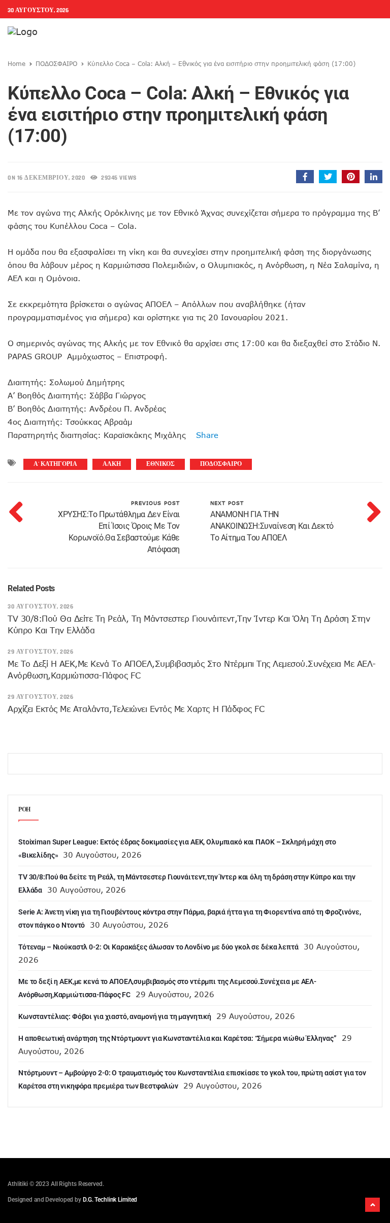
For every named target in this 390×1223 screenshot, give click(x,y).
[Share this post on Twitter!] (328, 176)
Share (202, 434)
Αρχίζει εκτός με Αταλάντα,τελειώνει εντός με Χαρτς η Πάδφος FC (136, 709)
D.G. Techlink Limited (110, 1199)
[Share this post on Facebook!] (305, 176)
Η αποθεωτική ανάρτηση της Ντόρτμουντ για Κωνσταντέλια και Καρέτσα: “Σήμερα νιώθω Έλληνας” (177, 1038)
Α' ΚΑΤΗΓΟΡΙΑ (55, 464)
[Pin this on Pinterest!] (351, 176)
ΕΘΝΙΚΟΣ (160, 464)
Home (16, 63)
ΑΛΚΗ (112, 464)
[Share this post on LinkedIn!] (373, 176)
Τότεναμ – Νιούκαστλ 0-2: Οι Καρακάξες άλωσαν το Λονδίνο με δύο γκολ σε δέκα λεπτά (158, 947)
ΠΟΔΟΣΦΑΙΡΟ (56, 63)
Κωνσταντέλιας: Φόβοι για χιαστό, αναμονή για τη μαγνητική (114, 1016)
